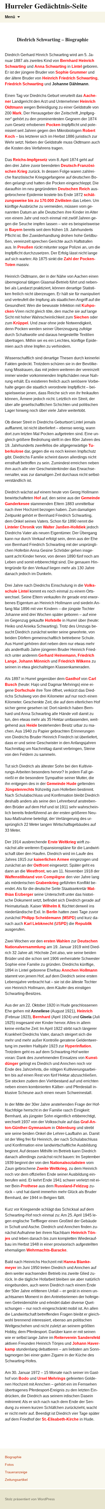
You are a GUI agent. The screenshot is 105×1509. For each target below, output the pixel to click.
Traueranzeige (16, 1472)
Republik (83, 924)
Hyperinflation (78, 1046)
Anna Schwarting (50, 66)
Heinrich (85, 1011)
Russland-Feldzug (71, 1186)
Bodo (24, 1378)
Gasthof (72, 679)
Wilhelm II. (51, 906)
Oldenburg (66, 1128)
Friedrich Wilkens (74, 661)
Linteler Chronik (20, 527)
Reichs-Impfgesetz (30, 160)
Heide (31, 725)
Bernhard (41, 1017)
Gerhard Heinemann (57, 655)
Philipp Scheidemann (41, 918)
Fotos (9, 1464)
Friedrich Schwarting (24, 84)
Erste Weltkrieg (62, 842)
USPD (61, 924)
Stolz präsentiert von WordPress (30, 1499)
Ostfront (41, 865)
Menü (10, 17)
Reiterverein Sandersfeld (77, 1338)
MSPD (69, 918)
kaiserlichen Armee (51, 859)
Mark (16, 113)
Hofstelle (53, 620)
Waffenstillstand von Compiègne (35, 877)
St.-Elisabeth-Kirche (60, 1419)
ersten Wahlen (57, 941)
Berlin (51, 912)
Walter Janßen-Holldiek (64, 527)
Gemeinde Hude (61, 784)
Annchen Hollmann (79, 970)
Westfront (35, 871)
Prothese (29, 1186)
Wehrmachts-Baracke (46, 1250)
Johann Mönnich (34, 661)
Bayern (15, 230)
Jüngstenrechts (19, 789)
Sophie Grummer (71, 72)
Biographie (13, 1457)
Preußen (25, 247)
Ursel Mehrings (51, 1378)
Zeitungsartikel (16, 1480)
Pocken (53, 125)
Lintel (77, 66)
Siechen (81, 317)
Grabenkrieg (47, 883)
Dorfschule (25, 690)
